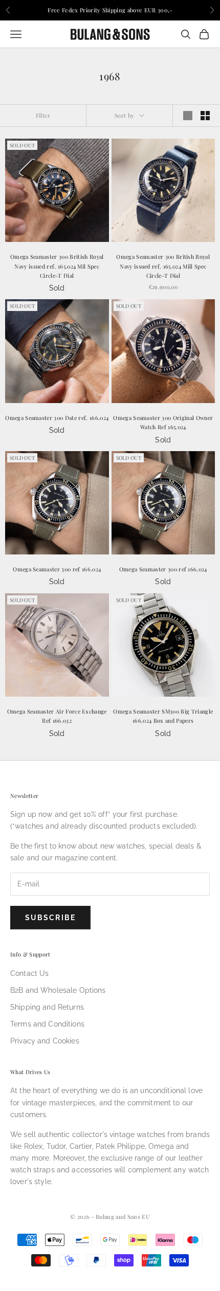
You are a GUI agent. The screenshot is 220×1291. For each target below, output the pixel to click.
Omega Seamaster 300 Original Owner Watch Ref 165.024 (163, 422)
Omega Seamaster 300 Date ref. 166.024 (56, 417)
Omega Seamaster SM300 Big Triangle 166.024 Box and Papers (163, 715)
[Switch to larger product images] (187, 115)
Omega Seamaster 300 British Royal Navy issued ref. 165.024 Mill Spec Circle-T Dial (163, 266)
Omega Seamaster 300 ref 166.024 (57, 569)
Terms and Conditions (47, 1024)
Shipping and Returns (47, 1007)
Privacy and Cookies (44, 1041)
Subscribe (50, 918)
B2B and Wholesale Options (58, 990)
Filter (43, 115)
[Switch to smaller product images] (205, 115)
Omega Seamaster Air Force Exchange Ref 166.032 (57, 715)
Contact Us (29, 973)
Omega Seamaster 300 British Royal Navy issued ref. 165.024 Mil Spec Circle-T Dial (57, 266)
